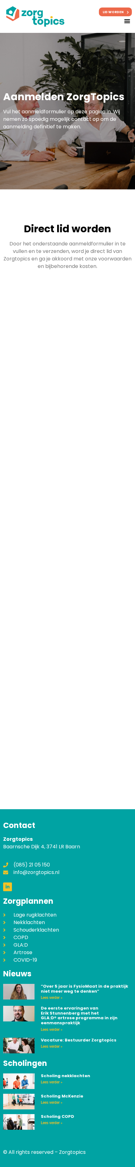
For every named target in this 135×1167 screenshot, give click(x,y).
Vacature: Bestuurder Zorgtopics (78, 1040)
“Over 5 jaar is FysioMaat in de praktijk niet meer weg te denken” (84, 988)
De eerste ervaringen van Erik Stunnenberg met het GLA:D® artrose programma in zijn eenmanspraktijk (79, 1015)
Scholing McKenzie (62, 1096)
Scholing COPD (57, 1116)
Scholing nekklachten (65, 1076)
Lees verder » (51, 997)
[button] (127, 21)
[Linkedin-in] (7, 886)
